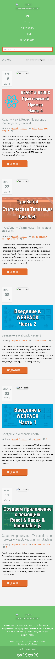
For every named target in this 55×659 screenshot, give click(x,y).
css (33, 340)
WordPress (32, 644)
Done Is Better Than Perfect (27, 9)
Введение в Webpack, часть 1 (21, 434)
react (40, 128)
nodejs (34, 128)
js (37, 236)
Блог (28, 22)
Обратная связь (27, 40)
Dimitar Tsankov (39, 641)
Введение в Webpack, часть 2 (21, 335)
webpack (5, 130)
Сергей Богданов (19, 128)
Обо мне (28, 34)
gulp (33, 236)
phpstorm (43, 236)
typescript (6, 239)
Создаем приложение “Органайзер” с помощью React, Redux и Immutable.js (27, 537)
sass (37, 340)
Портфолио (28, 28)
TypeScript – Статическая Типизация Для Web (26, 229)
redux (46, 128)
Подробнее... (14, 163)
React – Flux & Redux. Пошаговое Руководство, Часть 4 (24, 121)
